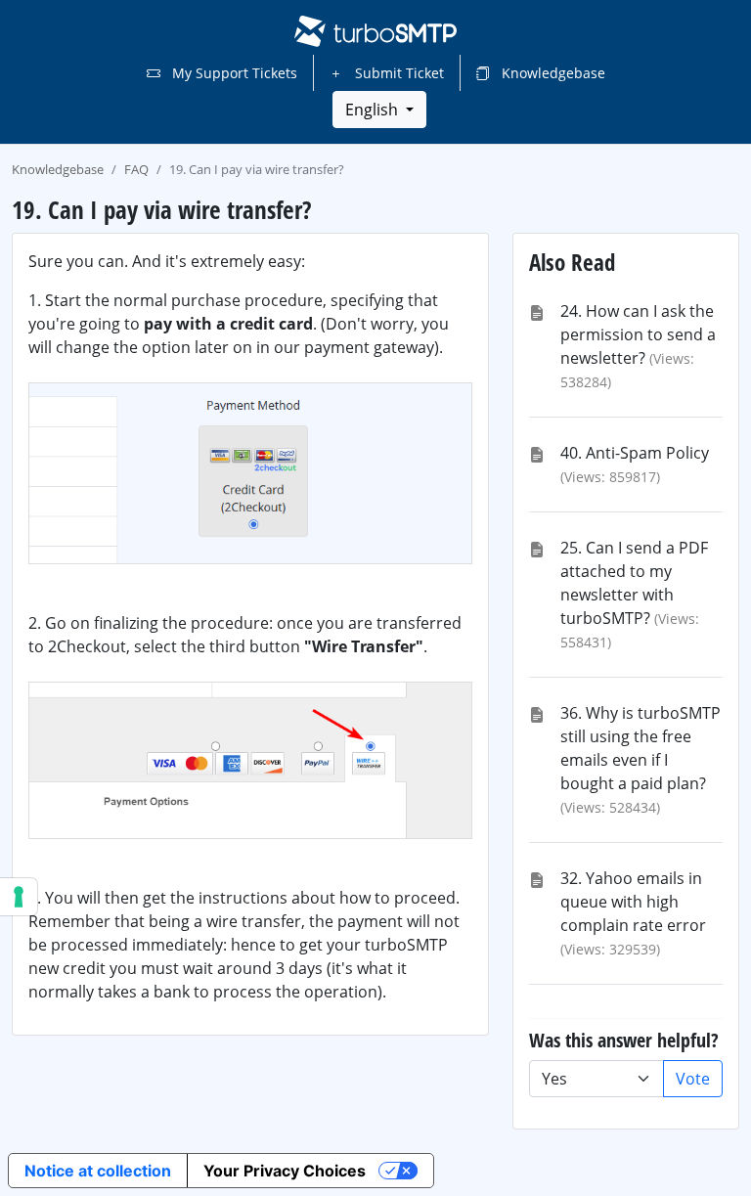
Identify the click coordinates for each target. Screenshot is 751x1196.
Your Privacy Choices (284, 1170)
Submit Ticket (397, 73)
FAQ (136, 169)
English (373, 109)
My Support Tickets (232, 73)
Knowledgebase (551, 73)
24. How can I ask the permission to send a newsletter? (638, 334)
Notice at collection (97, 1170)
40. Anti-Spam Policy (634, 453)
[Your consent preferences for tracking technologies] (18, 896)
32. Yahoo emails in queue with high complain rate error (633, 901)
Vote (693, 1078)
